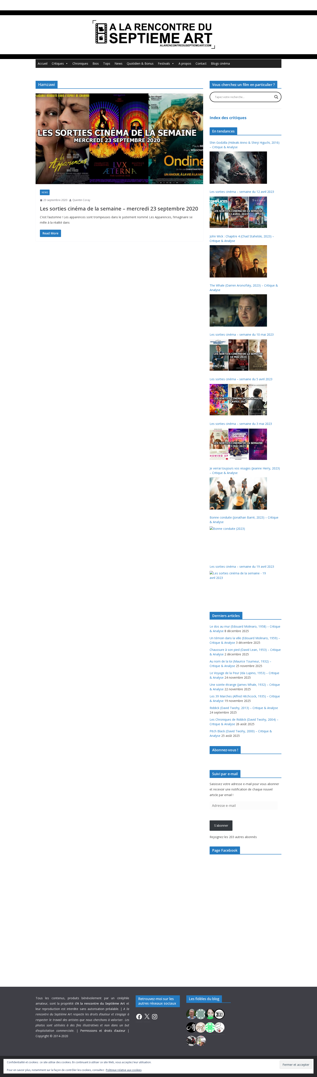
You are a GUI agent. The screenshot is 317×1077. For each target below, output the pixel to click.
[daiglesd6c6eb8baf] (201, 1014)
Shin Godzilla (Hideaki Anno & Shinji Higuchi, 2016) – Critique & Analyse (244, 144)
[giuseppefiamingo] (191, 1014)
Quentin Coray (81, 200)
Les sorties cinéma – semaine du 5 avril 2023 (241, 379)
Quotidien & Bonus (140, 63)
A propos (185, 63)
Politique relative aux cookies (123, 1070)
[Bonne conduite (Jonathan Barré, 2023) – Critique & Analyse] (238, 542)
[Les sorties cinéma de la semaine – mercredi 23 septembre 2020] (119, 138)
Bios (96, 63)
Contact (201, 63)
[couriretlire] (201, 1040)
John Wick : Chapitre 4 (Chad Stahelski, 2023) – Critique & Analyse (242, 238)
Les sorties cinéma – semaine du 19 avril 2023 (242, 566)
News (118, 63)
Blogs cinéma (220, 63)
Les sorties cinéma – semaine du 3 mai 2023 (241, 424)
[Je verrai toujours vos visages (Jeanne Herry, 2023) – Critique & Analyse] (238, 493)
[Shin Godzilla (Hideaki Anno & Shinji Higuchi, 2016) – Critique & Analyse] (238, 167)
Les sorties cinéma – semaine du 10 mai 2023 (242, 334)
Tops (106, 63)
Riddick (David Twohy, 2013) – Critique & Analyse (244, 708)
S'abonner (221, 825)
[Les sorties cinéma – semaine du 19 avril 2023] (238, 587)
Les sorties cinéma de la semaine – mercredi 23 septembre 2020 (119, 208)
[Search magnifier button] (276, 97)
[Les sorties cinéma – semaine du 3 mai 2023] (238, 444)
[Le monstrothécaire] (219, 1027)
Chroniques (80, 63)
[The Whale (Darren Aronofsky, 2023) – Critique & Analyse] (238, 310)
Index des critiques (228, 117)
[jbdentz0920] (210, 1027)
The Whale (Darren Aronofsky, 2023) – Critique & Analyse (244, 287)
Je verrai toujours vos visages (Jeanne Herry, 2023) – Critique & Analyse (245, 470)
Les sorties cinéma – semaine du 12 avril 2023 (242, 192)
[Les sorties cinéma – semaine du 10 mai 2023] (238, 355)
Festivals (164, 63)
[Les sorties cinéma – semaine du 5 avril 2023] (238, 399)
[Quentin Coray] (219, 1014)
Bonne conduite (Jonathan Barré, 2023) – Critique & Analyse (244, 519)
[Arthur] (201, 1027)
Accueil (42, 63)
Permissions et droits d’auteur (103, 1031)
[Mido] (210, 1014)
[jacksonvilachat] (191, 1027)
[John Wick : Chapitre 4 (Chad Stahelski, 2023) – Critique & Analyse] (238, 261)
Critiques (58, 63)
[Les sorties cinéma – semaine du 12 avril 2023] (238, 212)
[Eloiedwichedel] (191, 1040)
